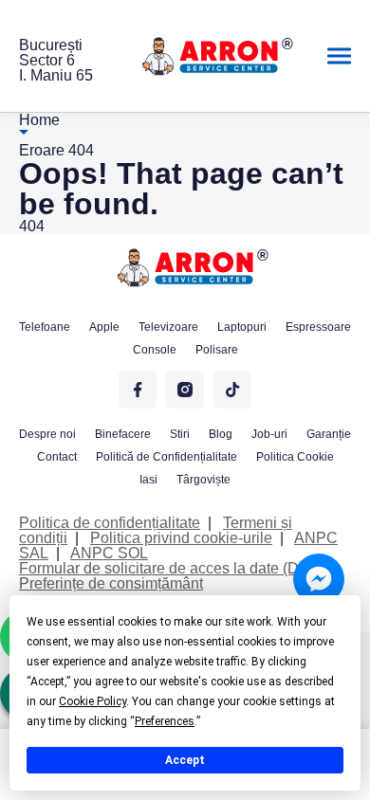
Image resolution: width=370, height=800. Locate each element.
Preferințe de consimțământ (111, 583)
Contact (57, 457)
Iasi (148, 479)
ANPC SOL (109, 553)
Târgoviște (203, 479)
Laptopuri (242, 327)
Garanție (328, 434)
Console (154, 349)
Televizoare (168, 327)
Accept (185, 760)
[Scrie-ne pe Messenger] (318, 579)
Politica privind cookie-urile (181, 538)
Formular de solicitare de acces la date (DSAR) (177, 568)
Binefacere (123, 434)
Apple (104, 327)
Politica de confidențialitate (109, 523)
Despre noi (47, 434)
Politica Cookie (295, 457)
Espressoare (318, 327)
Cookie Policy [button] (92, 701)
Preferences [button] (164, 721)
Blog (220, 434)
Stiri (180, 434)
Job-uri (269, 434)
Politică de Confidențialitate (166, 457)
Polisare (216, 349)
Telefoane (44, 327)
